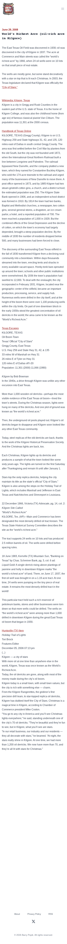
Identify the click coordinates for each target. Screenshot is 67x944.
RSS (50, 914)
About (17, 914)
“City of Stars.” (9, 87)
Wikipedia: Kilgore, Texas (16, 100)
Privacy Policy (34, 914)
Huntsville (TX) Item (13, 630)
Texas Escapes (10, 328)
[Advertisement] (33, 791)
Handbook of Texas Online (16, 131)
